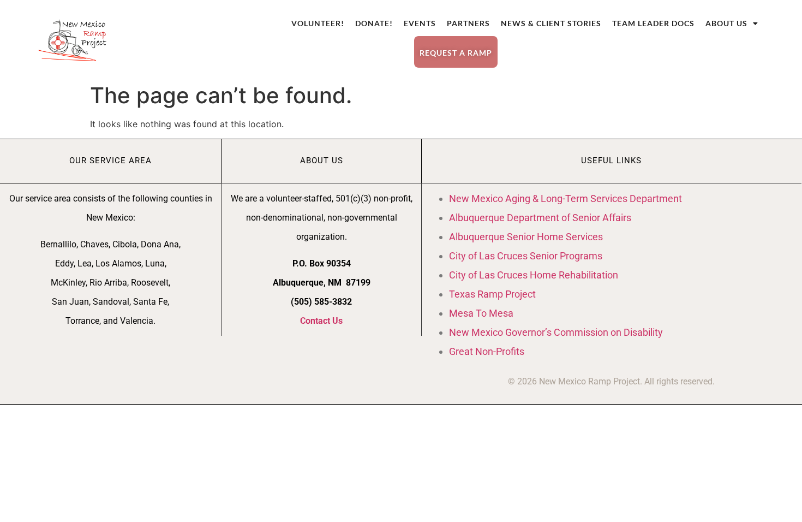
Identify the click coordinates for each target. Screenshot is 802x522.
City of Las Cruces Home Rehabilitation (533, 275)
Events (420, 23)
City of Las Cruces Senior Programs (525, 256)
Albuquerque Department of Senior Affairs (540, 217)
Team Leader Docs (653, 23)
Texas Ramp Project (492, 294)
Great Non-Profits (486, 351)
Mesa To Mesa (481, 313)
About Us (726, 23)
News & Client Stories (551, 23)
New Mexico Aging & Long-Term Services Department (565, 198)
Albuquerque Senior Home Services (526, 236)
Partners (468, 23)
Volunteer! (317, 23)
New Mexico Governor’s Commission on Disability (556, 332)
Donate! (374, 23)
